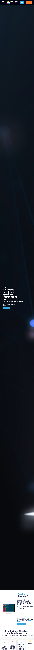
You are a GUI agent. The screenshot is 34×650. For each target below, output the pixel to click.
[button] (0, 297)
